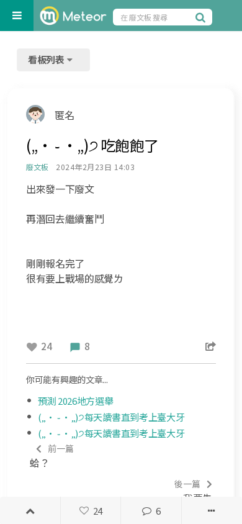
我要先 (193, 491)
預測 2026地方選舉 (76, 400)
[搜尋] (202, 16)
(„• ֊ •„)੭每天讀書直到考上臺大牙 (111, 417)
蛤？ (52, 456)
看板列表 (47, 59)
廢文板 (37, 166)
